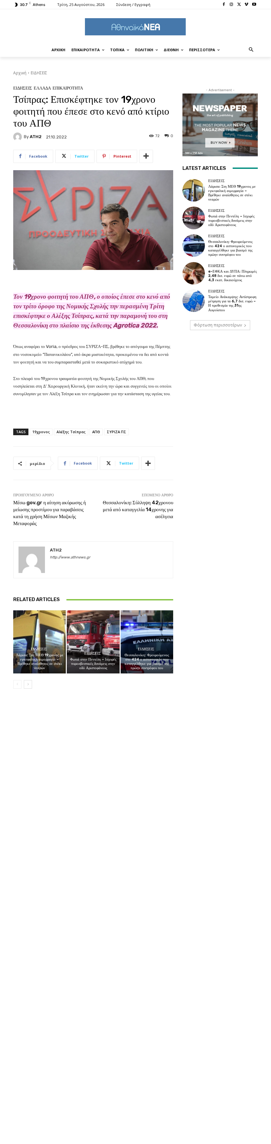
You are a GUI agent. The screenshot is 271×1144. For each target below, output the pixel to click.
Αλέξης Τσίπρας (71, 431)
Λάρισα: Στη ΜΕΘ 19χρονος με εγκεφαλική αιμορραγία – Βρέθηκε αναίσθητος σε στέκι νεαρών (39, 661)
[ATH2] (18, 137)
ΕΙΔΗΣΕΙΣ (39, 73)
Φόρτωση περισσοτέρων (218, 325)
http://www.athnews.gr (70, 557)
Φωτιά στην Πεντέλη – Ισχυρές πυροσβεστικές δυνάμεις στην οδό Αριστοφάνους (93, 663)
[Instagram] (231, 5)
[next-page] (28, 684)
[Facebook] (224, 5)
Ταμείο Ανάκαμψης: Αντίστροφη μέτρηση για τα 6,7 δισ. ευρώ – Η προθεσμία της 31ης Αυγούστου (232, 303)
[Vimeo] (246, 5)
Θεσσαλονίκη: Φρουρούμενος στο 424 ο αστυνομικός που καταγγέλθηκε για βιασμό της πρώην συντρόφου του (147, 661)
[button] (251, 50)
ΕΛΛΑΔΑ (42, 88)
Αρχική (19, 73)
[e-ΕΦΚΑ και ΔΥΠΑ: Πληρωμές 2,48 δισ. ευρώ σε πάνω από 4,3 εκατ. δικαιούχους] (193, 273)
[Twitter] (239, 5)
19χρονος (41, 431)
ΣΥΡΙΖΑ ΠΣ (116, 431)
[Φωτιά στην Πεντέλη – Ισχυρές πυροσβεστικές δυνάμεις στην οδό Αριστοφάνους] (93, 641)
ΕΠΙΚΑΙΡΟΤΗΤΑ (68, 88)
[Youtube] (254, 5)
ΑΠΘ (96, 431)
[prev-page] (17, 684)
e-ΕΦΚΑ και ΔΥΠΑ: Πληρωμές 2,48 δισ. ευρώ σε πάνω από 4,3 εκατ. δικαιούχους (232, 275)
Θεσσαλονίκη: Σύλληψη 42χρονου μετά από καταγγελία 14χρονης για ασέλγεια (138, 509)
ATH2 (36, 136)
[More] (146, 156)
